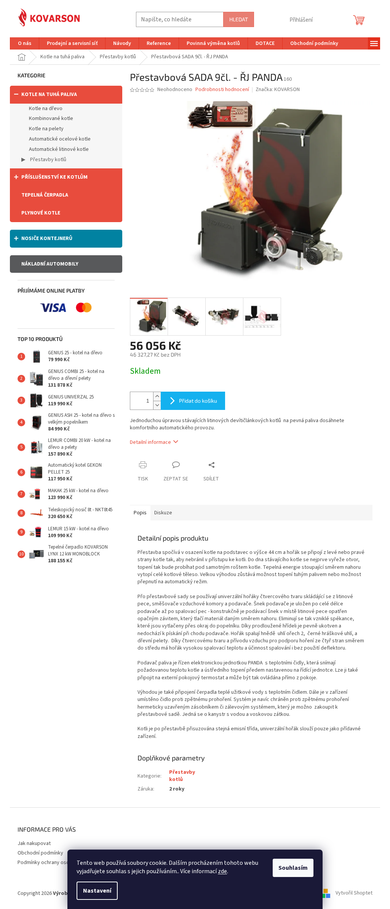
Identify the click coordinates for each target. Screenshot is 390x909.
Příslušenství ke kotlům (54, 177)
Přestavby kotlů (47, 159)
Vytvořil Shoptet (354, 893)
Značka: (278, 89)
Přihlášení (301, 20)
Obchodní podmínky (40, 853)
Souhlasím (293, 868)
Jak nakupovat (34, 843)
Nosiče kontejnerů (46, 238)
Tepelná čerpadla (44, 195)
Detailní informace (150, 442)
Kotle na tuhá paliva (49, 94)
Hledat (238, 19)
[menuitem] (24, 43)
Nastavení (97, 891)
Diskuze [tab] (163, 513)
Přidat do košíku (198, 400)
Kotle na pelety (46, 129)
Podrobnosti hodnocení (222, 89)
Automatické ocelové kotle (60, 139)
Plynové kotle (40, 213)
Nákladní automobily (49, 264)
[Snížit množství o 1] (157, 405)
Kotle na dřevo (45, 108)
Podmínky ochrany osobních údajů (56, 862)
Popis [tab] (140, 513)
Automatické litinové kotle (59, 149)
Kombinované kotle (51, 118)
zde (222, 871)
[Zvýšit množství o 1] (157, 396)
